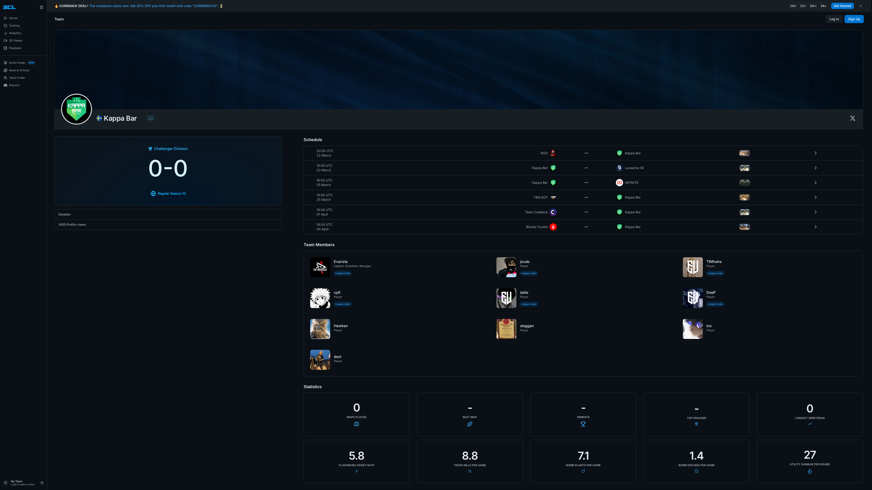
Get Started (842, 6)
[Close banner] (860, 6)
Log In (834, 19)
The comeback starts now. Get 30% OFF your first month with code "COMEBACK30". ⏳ (156, 6)
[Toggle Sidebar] (47, 245)
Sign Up (854, 19)
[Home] (9, 7)
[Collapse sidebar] (41, 7)
